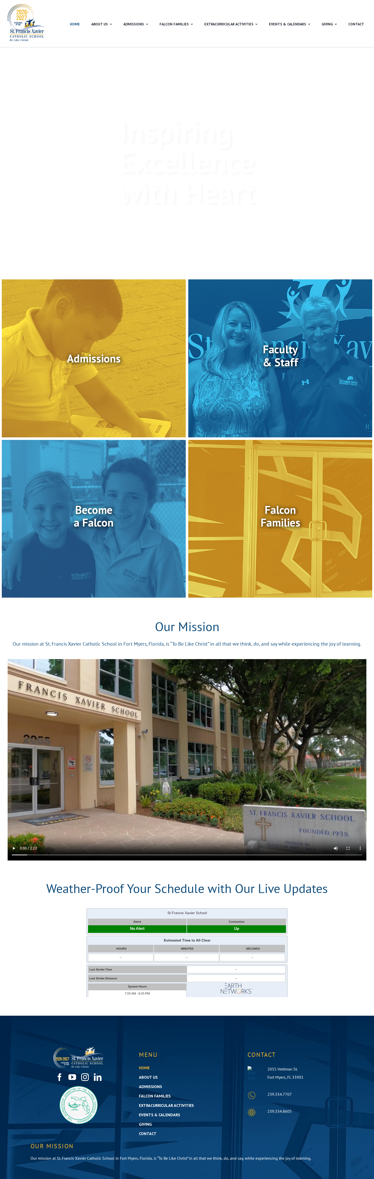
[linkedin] (98, 1077)
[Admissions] (94, 358)
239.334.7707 (279, 1094)
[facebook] (59, 1077)
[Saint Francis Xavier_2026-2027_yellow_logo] (25, 5)
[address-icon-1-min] (252, 1068)
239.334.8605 (279, 1111)
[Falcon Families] (280, 519)
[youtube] (72, 1077)
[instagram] (85, 1077)
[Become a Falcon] (94, 519)
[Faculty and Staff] (280, 358)
